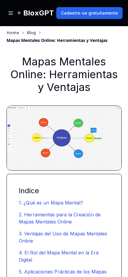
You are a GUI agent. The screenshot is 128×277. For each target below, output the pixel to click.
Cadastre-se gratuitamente (89, 12)
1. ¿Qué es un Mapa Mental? (51, 203)
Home (13, 32)
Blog (31, 32)
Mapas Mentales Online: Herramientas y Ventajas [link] (57, 40)
